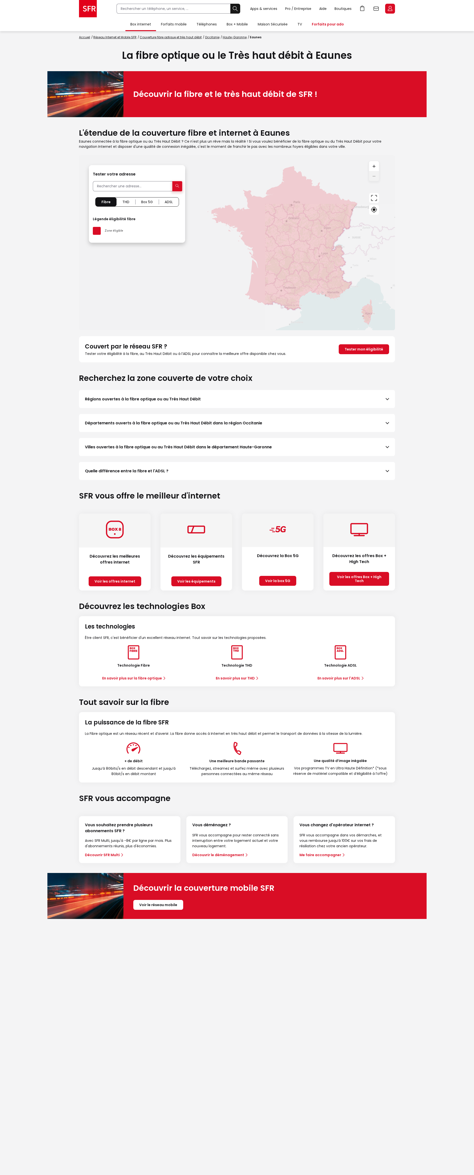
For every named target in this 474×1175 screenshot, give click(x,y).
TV (299, 24)
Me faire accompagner (320, 855)
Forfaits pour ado (328, 24)
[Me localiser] (374, 210)
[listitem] (237, 399)
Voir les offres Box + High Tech (359, 578)
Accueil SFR (88, 8)
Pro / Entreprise (298, 8)
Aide (323, 8)
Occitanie (212, 37)
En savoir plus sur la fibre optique (132, 678)
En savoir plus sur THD (235, 678)
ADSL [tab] (169, 201)
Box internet (140, 24)
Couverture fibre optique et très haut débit (171, 37)
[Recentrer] (374, 198)
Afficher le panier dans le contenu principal (362, 9)
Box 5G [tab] (147, 201)
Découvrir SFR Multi (102, 855)
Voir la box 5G (277, 580)
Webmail (376, 9)
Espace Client (390, 8)
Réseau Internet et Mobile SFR (115, 37)
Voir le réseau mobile (158, 904)
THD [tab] (125, 201)
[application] (237, 242)
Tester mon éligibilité (364, 349)
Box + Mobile (237, 24)
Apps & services (263, 8)
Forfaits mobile (174, 24)
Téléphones (207, 24)
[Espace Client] (389, 9)
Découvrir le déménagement (218, 855)
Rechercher (235, 9)
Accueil (84, 37)
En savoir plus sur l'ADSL (338, 678)
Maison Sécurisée (273, 24)
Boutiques (343, 8)
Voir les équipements (196, 581)
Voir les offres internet (115, 581)
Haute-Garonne (235, 37)
